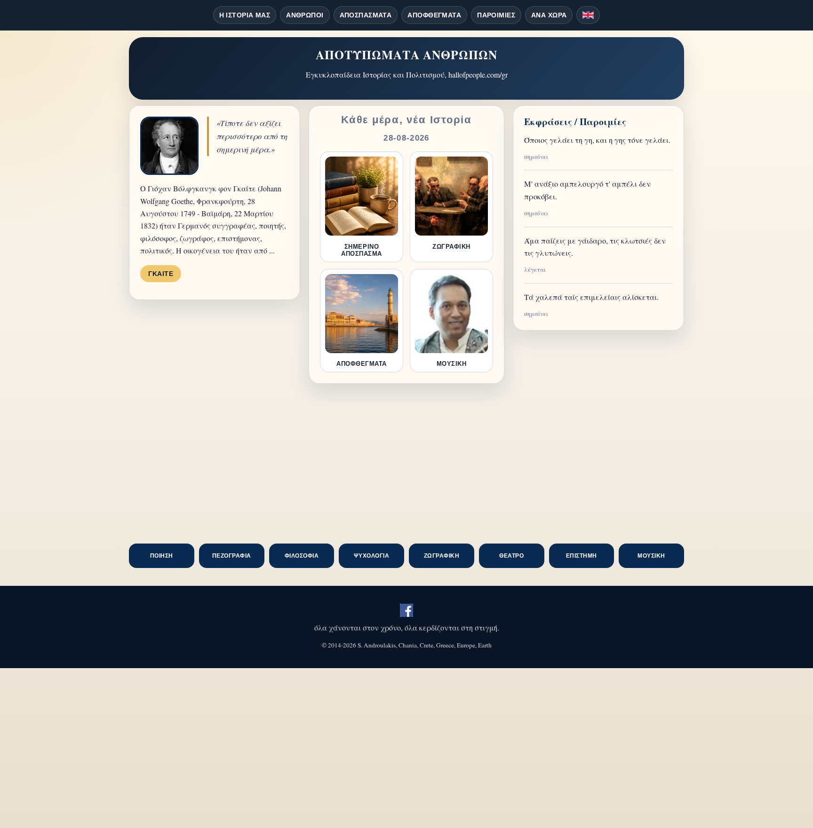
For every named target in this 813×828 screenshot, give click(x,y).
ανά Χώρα (548, 15)
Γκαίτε (160, 273)
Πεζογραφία (231, 555)
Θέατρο (511, 555)
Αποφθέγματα (434, 15)
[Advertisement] (406, 463)
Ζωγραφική (441, 555)
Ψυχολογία (371, 555)
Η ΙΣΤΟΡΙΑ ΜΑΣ (245, 15)
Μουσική (651, 555)
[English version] (588, 15)
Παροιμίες (496, 15)
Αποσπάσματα (366, 15)
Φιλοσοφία (302, 555)
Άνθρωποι (304, 15)
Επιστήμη (581, 555)
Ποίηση (161, 555)
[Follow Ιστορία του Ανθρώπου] (406, 610)
